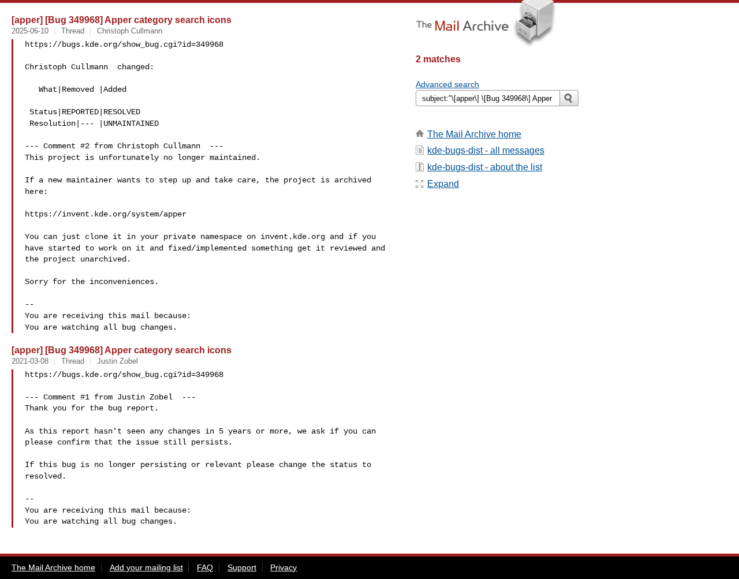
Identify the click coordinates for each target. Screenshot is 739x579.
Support (241, 567)
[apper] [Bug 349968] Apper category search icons (122, 19)
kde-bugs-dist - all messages (485, 150)
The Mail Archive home (474, 134)
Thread (72, 31)
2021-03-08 (30, 361)
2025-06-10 (30, 31)
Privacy (283, 567)
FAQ (205, 567)
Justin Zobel (117, 361)
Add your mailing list (146, 567)
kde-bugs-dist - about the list (484, 167)
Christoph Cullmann (129, 31)
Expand (443, 184)
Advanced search (447, 84)
